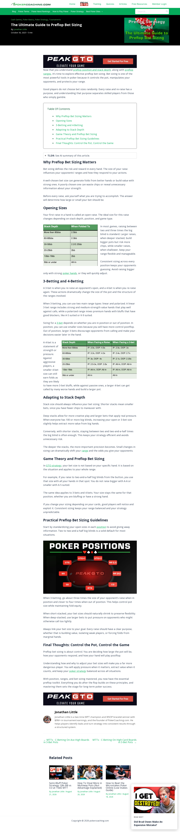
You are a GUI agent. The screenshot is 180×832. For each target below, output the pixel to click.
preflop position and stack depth (92, 69)
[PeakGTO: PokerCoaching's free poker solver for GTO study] (90, 61)
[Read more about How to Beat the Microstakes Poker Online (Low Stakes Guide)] (118, 772)
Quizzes (110, 4)
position (101, 526)
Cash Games (16, 19)
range (85, 450)
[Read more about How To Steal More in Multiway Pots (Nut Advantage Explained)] (90, 772)
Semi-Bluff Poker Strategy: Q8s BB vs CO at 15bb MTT (60, 785)
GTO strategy (53, 465)
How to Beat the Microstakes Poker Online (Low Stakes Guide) (116, 786)
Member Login (159, 4)
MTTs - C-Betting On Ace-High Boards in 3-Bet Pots (66, 741)
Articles (123, 4)
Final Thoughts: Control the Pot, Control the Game (84, 143)
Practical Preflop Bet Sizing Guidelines (77, 138)
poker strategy (77, 671)
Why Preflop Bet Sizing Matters (73, 116)
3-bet (60, 322)
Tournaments (55, 19)
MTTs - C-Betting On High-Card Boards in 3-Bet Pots (115, 741)
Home (72, 4)
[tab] (90, 156)
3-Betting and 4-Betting (69, 125)
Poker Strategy (41, 19)
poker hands (70, 273)
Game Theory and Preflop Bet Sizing (76, 134)
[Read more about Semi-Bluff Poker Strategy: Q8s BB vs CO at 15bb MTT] (61, 772)
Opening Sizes (64, 120)
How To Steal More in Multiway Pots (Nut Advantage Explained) (89, 785)
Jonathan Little (20, 29)
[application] (101, 11)
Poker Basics (28, 19)
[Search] (167, 11)
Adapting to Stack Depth (70, 129)
